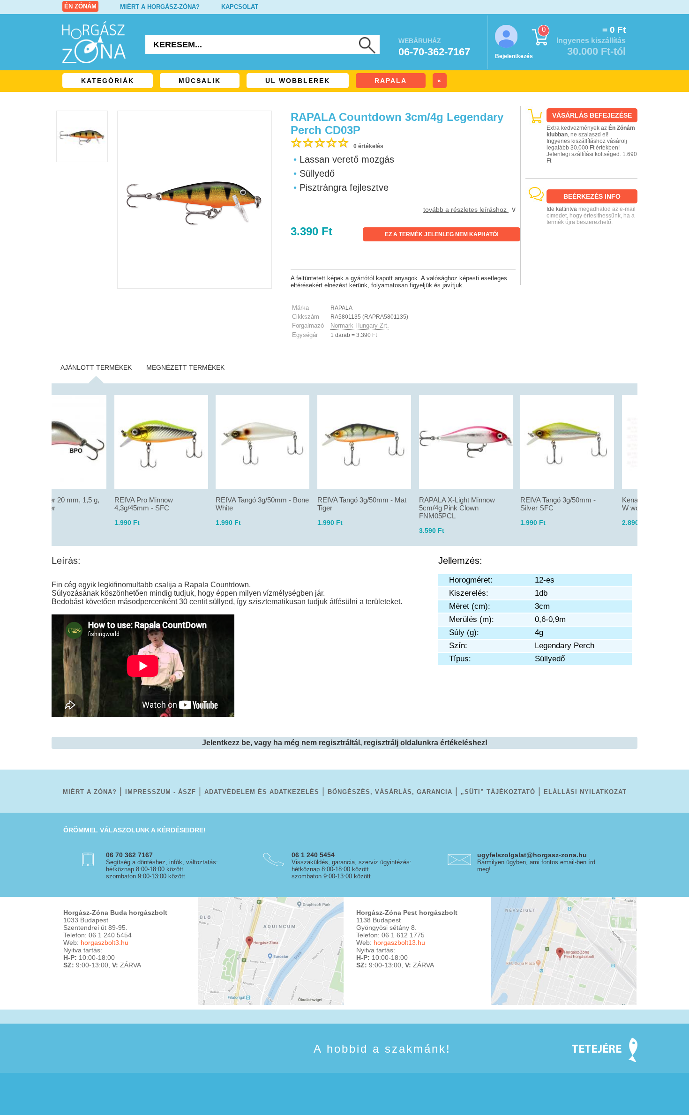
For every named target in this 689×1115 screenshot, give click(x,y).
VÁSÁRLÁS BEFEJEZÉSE (592, 115)
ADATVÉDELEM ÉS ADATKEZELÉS (261, 791)
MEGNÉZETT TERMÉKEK (185, 367)
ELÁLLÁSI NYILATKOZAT (585, 791)
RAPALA (390, 80)
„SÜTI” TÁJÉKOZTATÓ (498, 791)
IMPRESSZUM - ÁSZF (160, 791)
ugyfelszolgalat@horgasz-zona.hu (532, 855)
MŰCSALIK (200, 80)
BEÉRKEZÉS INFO (592, 196)
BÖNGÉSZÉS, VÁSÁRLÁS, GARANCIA (390, 791)
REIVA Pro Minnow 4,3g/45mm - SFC (143, 504)
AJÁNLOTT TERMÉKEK (96, 367)
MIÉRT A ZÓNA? (90, 791)
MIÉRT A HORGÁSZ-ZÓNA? (160, 6)
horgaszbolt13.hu (399, 942)
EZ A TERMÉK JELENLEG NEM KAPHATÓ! (442, 234)
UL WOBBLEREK (297, 80)
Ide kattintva (562, 209)
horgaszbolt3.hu (104, 942)
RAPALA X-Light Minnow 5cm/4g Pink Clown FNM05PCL (457, 508)
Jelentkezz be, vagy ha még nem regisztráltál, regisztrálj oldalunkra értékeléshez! (344, 743)
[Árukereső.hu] (582, 276)
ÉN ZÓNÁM (80, 6)
